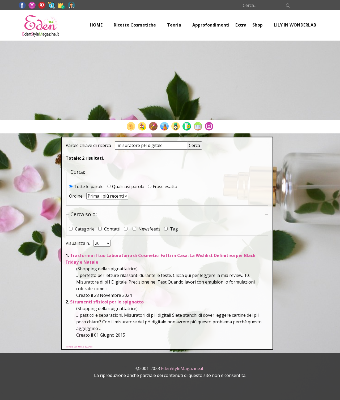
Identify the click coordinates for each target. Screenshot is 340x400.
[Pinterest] (41, 5)
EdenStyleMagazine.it (182, 368)
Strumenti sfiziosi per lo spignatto (107, 302)
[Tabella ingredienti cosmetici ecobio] (175, 126)
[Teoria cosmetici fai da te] (198, 126)
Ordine (76, 196)
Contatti (112, 229)
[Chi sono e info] (71, 5)
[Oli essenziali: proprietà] (142, 126)
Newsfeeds (149, 229)
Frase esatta (165, 186)
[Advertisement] (170, 80)
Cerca (194, 145)
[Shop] (61, 5)
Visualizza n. (78, 243)
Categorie (85, 229)
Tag (173, 229)
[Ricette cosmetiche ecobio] (186, 126)
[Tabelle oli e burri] (131, 126)
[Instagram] (209, 126)
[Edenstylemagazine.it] (40, 25)
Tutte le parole (89, 186)
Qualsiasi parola (128, 186)
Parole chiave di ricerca (89, 145)
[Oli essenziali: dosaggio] (153, 126)
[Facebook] (22, 5)
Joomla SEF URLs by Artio (79, 346)
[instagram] (32, 5)
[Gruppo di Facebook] (51, 5)
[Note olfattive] (164, 126)
